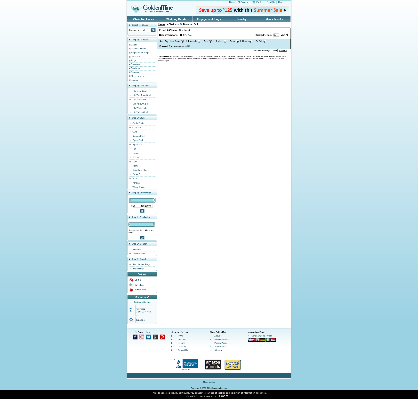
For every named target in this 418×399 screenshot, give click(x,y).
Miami (135, 166)
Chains (134, 45)
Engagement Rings (209, 19)
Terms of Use (220, 347)
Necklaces (136, 56)
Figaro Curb (137, 140)
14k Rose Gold (139, 91)
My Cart (259, 2)
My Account (243, 2)
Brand (232, 41)
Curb (134, 132)
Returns (181, 343)
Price (206, 41)
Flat (134, 149)
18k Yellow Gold (140, 112)
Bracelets (135, 64)
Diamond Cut (138, 136)
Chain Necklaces (143, 19)
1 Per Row (187, 35)
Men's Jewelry (274, 19)
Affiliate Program (221, 339)
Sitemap (218, 350)
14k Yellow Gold (140, 104)
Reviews (219, 41)
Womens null (138, 253)
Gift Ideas (139, 285)
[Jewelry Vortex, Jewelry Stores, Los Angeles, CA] (186, 364)
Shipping (182, 339)
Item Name (175, 41)
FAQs (180, 336)
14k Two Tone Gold (141, 95)
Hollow (135, 157)
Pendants (135, 68)
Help (280, 2)
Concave (136, 127)
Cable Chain (138, 123)
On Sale (139, 280)
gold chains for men (231, 56)
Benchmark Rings (141, 264)
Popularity (192, 41)
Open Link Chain (140, 170)
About (217, 336)
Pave (134, 178)
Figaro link (137, 144)
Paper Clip (137, 174)
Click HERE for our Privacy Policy (201, 396)
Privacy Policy (220, 343)
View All (284, 35)
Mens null (137, 249)
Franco (135, 153)
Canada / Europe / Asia (261, 336)
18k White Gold (139, 108)
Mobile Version (209, 382)
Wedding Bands (176, 19)
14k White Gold (139, 99)
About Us (271, 2)
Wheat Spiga (138, 187)
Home (232, 2)
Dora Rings (138, 268)
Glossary (182, 347)
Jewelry (241, 19)
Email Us (140, 320)
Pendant (136, 183)
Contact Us (183, 350)
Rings (133, 60)
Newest (245, 41)
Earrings (135, 72)
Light (134, 161)
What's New (140, 289)
